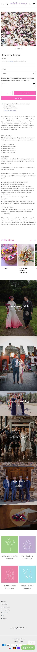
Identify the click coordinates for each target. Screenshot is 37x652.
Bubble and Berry (20, 639)
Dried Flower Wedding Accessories (24, 270)
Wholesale (4, 618)
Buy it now (18, 98)
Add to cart (25, 93)
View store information (10, 110)
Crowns (5, 268)
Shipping (10, 61)
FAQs (2, 615)
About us (3, 601)
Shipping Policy (5, 610)
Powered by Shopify (18, 641)
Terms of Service (5, 607)
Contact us (4, 604)
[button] (7, 4)
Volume (3, 69)
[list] (18, 29)
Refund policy (5, 613)
